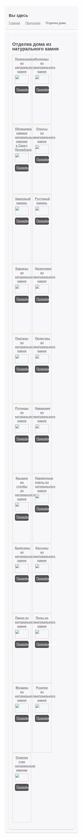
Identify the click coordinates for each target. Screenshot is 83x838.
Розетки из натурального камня (42, 694)
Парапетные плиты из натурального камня (42, 484)
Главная (14, 23)
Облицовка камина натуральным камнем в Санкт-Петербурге (22, 139)
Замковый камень (22, 201)
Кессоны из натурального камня (42, 554)
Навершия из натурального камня (42, 415)
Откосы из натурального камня (42, 135)
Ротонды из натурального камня (22, 415)
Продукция (32, 23)
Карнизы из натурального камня (22, 275)
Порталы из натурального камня (22, 345)
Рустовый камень (42, 201)
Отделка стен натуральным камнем (22, 764)
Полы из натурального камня (42, 622)
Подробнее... (22, 89)
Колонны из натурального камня (42, 65)
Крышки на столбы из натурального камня (22, 488)
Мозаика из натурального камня (22, 694)
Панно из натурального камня (22, 622)
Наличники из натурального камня (42, 275)
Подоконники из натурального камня (22, 65)
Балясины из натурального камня (22, 554)
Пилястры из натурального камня (42, 345)
